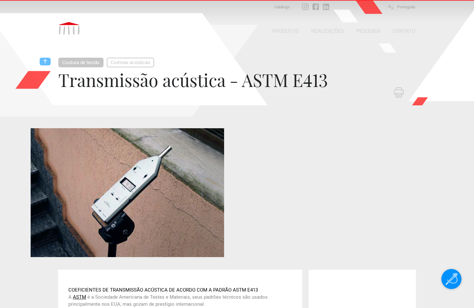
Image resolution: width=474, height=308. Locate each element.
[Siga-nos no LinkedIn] (326, 7)
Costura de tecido (81, 62)
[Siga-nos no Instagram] (305, 7)
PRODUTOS (285, 31)
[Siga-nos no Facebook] (315, 7)
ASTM (79, 297)
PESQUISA (368, 31)
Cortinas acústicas (130, 62)
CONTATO (403, 31)
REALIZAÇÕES (327, 31)
